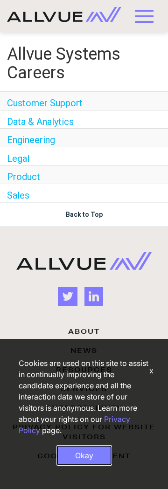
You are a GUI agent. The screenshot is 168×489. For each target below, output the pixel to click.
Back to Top (84, 214)
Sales (18, 195)
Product (23, 176)
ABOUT (84, 331)
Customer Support (45, 103)
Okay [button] (84, 455)
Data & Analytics (40, 121)
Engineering (31, 139)
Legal (18, 158)
